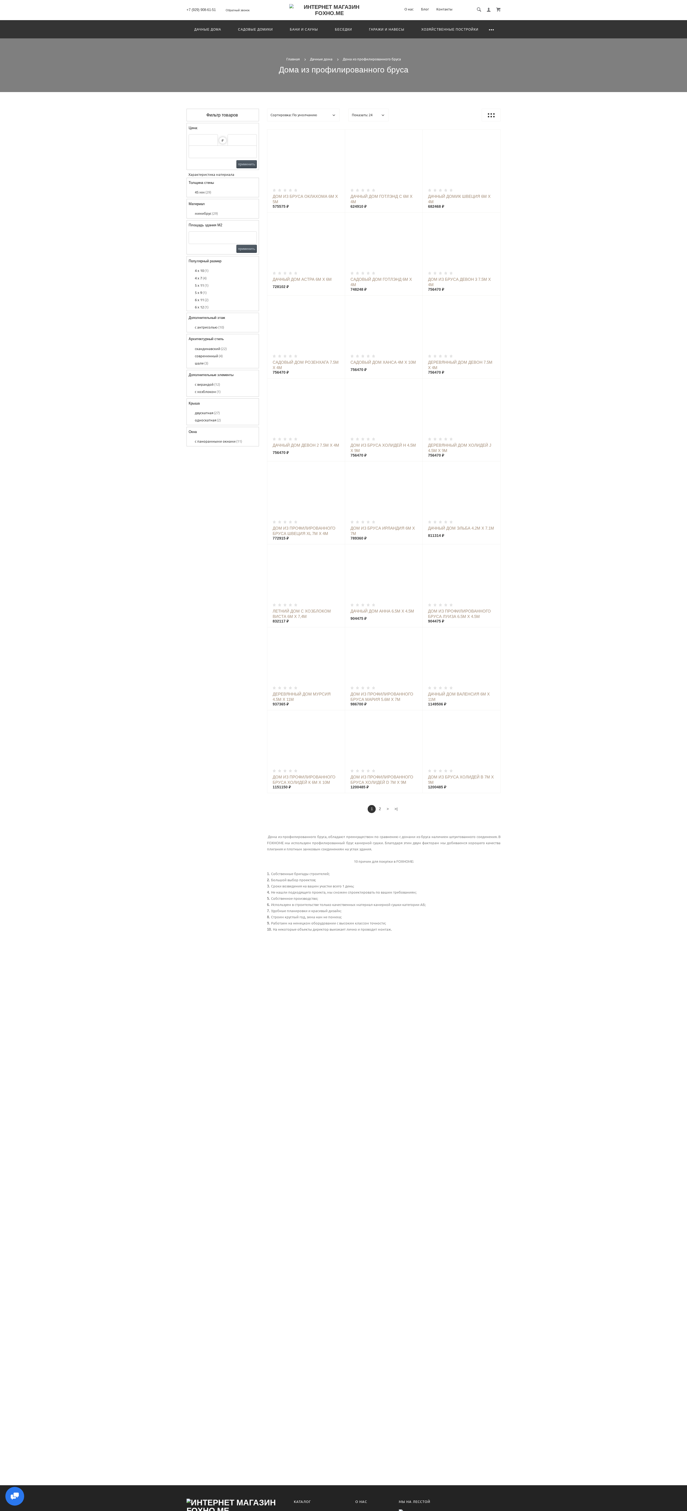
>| (395, 809)
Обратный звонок (238, 10)
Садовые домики (255, 29)
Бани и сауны (304, 29)
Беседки (343, 29)
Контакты (444, 9)
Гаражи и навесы (386, 29)
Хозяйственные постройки (449, 29)
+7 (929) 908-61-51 (201, 10)
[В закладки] (338, 134)
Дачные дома (207, 29)
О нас (409, 9)
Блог (425, 9)
